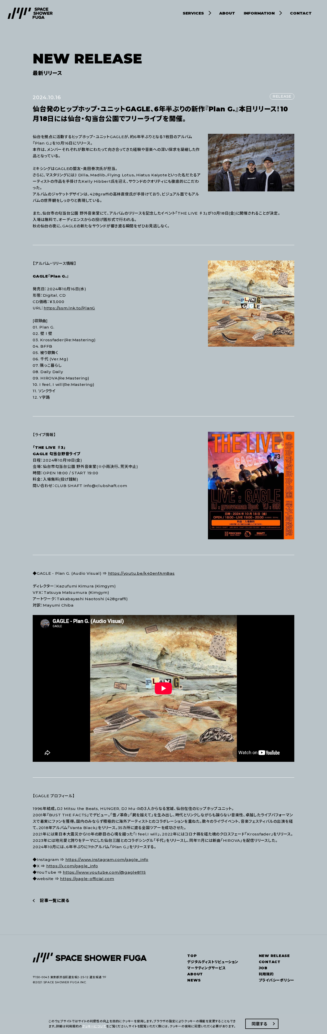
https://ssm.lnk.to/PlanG (69, 308)
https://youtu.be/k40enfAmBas (141, 573)
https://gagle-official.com (87, 878)
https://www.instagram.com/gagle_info (106, 859)
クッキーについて (94, 1026)
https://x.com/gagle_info (72, 865)
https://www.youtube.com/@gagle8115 (104, 872)
